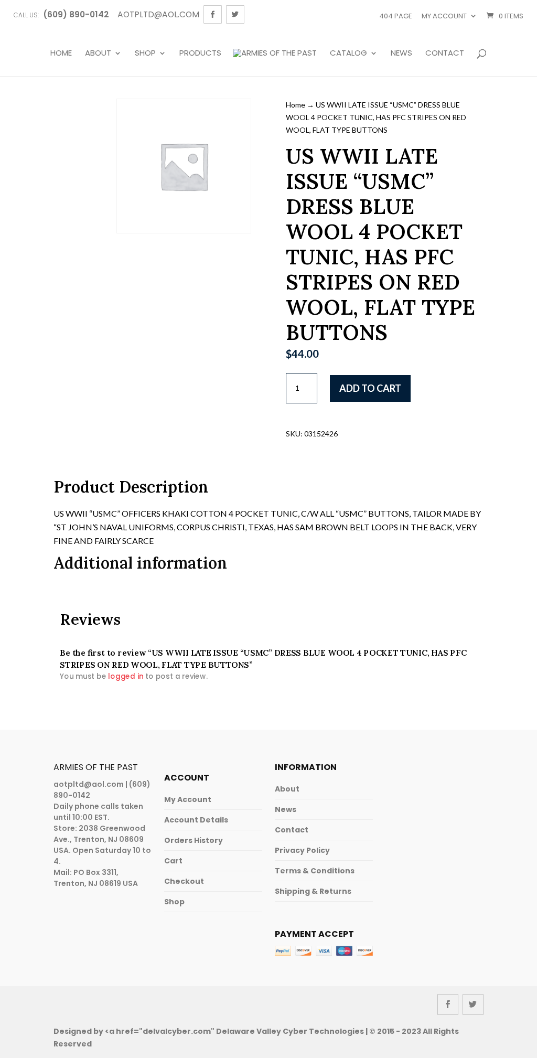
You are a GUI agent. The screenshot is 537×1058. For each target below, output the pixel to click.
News (401, 53)
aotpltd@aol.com (88, 784)
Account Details (196, 820)
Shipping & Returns (313, 891)
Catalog (348, 53)
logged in (126, 676)
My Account (187, 799)
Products (200, 53)
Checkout (184, 881)
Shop (145, 53)
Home (61, 53)
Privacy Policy (302, 850)
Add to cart (370, 388)
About (98, 53)
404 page (395, 16)
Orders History (193, 840)
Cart (173, 861)
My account (444, 16)
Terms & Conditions (315, 870)
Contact (444, 53)
